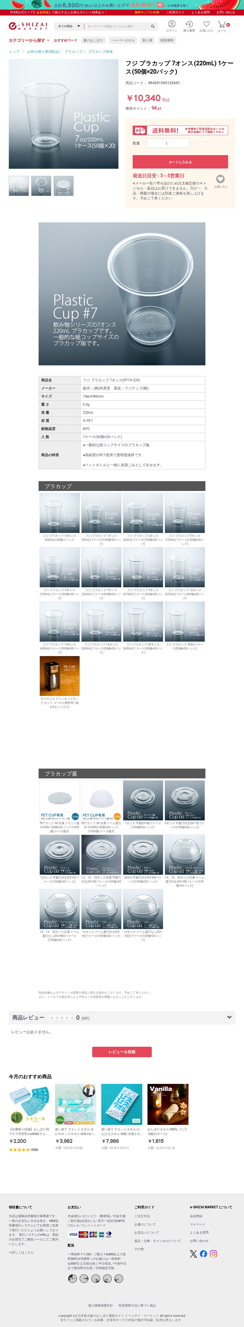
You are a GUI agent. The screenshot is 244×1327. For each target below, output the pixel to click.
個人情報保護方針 (100, 1305)
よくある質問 (200, 12)
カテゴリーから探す (29, 40)
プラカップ (73, 52)
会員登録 (42, 12)
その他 (139, 1249)
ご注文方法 (142, 1216)
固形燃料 (167, 40)
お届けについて (145, 1224)
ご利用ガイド (175, 12)
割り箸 (147, 40)
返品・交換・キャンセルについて (157, 1241)
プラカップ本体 (100, 52)
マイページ (197, 1224)
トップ (14, 52)
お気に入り (221, 185)
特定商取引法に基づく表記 (137, 1305)
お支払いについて (146, 1232)
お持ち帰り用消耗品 (43, 52)
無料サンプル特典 (147, 12)
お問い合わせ (226, 12)
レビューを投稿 (122, 1052)
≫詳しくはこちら (21, 1252)
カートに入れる (180, 162)
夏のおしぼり (93, 40)
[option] (63, 114)
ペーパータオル (123, 40)
